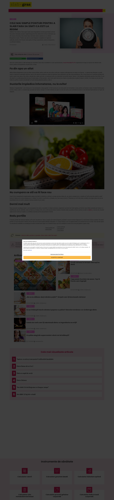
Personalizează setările (57, 254)
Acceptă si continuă (57, 257)
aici (31, 250)
